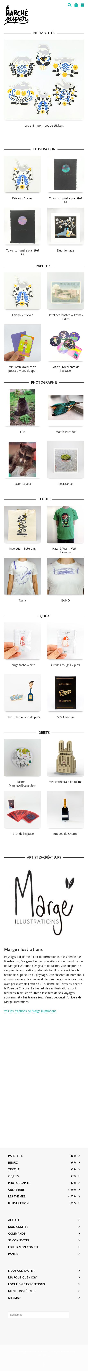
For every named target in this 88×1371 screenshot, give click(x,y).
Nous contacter (21, 1271)
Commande (16, 1233)
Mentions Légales (22, 1291)
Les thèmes (16, 1196)
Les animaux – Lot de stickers (44, 125)
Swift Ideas (63, 1351)
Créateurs (16, 1189)
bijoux (13, 1162)
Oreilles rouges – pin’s (65, 665)
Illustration (18, 1203)
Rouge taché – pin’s (22, 665)
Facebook (11, 1327)
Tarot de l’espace (22, 834)
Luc (22, 432)
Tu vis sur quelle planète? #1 (65, 200)
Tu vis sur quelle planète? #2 (22, 252)
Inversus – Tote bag (22, 548)
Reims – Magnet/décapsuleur (22, 783)
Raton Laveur (22, 484)
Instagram (20, 1327)
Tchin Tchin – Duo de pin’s (22, 717)
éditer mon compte (23, 1247)
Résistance (65, 484)
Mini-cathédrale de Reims (65, 782)
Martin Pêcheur (65, 432)
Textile (14, 1169)
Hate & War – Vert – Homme (65, 550)
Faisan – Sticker (22, 198)
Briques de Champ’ (65, 834)
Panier (13, 1254)
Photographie (19, 1183)
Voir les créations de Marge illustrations (30, 1011)
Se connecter (19, 1240)
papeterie (15, 1156)
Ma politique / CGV (22, 1277)
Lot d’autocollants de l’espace (65, 369)
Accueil (13, 1220)
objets (13, 1176)
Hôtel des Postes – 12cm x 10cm (65, 317)
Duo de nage (65, 250)
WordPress (44, 1355)
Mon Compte (18, 1227)
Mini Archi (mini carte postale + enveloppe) (22, 369)
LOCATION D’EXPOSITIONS (26, 1284)
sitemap (14, 1298)
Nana (22, 600)
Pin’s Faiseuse (65, 717)
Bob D (65, 600)
